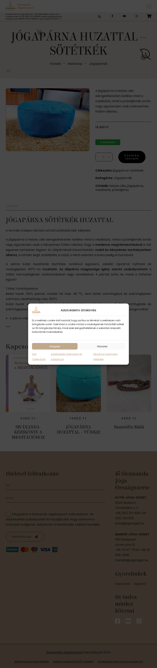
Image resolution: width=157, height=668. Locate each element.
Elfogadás (55, 346)
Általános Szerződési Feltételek (105, 356)
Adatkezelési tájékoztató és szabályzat (66, 356)
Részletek (102, 346)
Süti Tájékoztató (39, 356)
